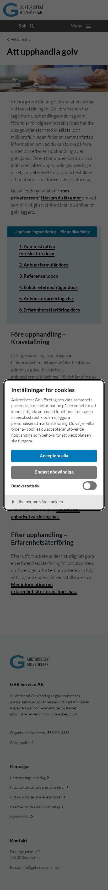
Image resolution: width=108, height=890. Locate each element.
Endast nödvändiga (54, 472)
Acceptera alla (54, 455)
